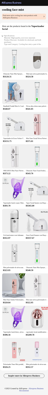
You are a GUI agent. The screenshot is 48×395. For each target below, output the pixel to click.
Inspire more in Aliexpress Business (24, 376)
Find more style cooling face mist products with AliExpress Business (20, 16)
